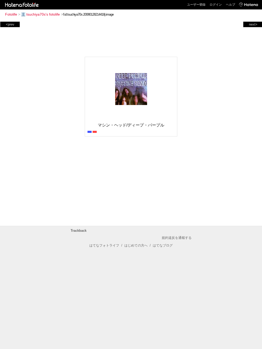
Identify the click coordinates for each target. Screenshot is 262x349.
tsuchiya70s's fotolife (43, 14)
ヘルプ (230, 4)
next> (253, 24)
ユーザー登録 (196, 4)
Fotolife (11, 14)
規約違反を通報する (177, 238)
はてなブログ (163, 245)
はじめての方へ (136, 245)
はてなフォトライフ (104, 245)
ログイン (216, 4)
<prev (10, 24)
